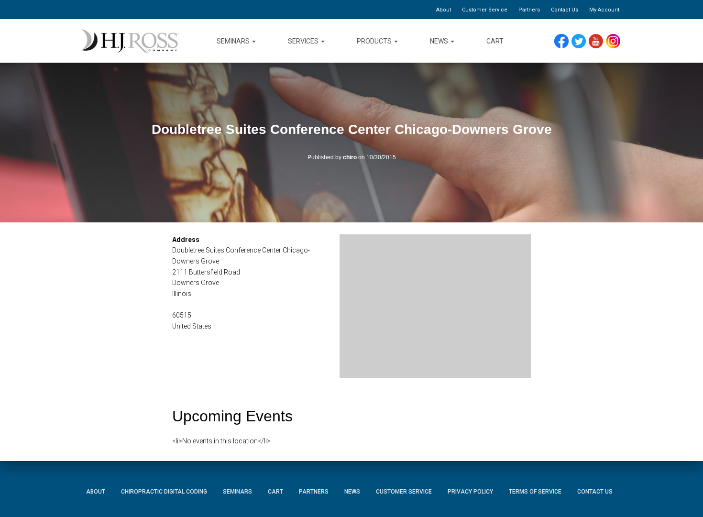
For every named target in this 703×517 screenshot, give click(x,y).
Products (375, 41)
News (440, 41)
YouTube (600, 41)
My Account (604, 10)
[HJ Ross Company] (130, 41)
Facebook (564, 41)
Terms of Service (535, 491)
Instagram (616, 41)
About (443, 10)
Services (304, 41)
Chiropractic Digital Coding (164, 491)
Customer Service (484, 10)
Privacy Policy (470, 491)
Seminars (234, 41)
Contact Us (564, 10)
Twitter (582, 41)
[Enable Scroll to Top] (684, 495)
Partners (529, 10)
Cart (495, 41)
